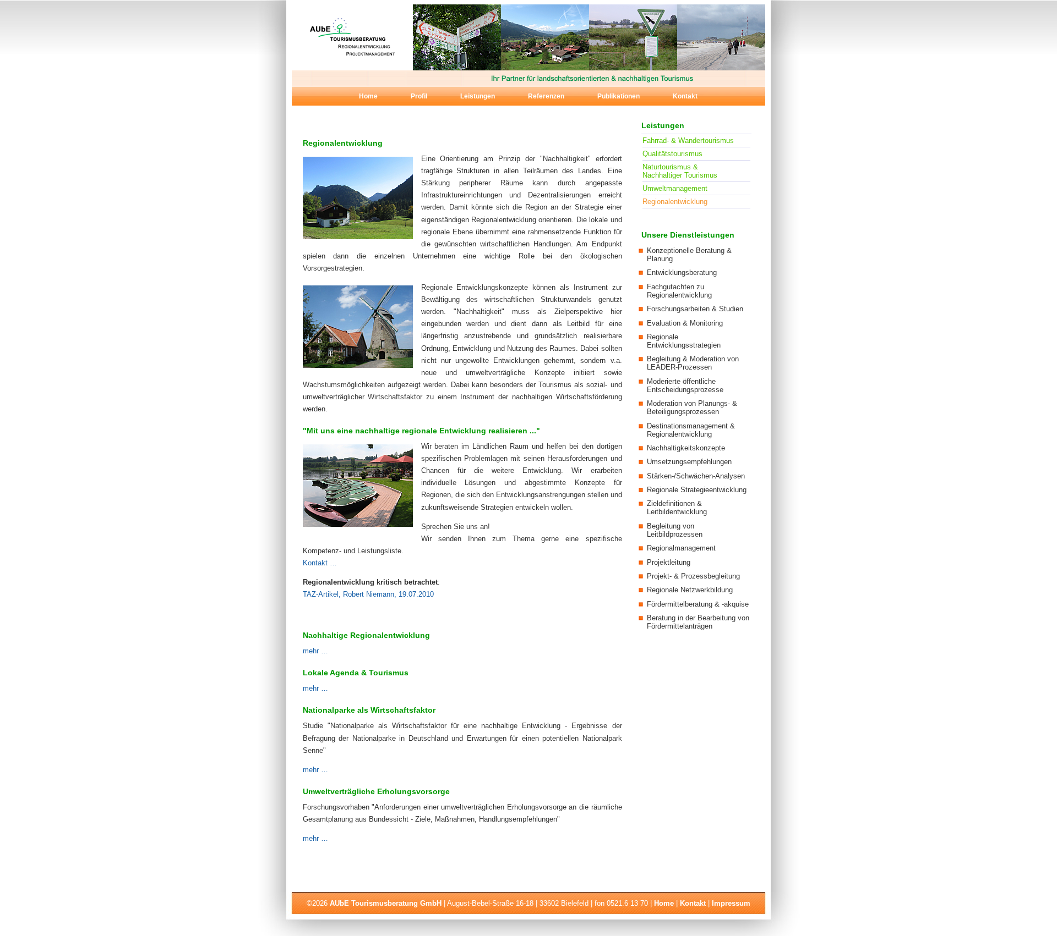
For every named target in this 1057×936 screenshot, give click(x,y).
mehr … (315, 651)
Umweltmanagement (674, 188)
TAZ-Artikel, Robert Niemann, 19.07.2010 (368, 594)
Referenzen (546, 96)
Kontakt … (320, 563)
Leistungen (477, 96)
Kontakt (685, 96)
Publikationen (618, 96)
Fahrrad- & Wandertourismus (688, 140)
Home (368, 96)
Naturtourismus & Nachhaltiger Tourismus (679, 171)
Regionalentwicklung (674, 201)
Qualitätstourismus (672, 154)
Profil (419, 96)
